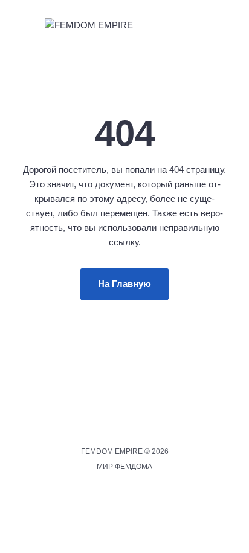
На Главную (124, 284)
